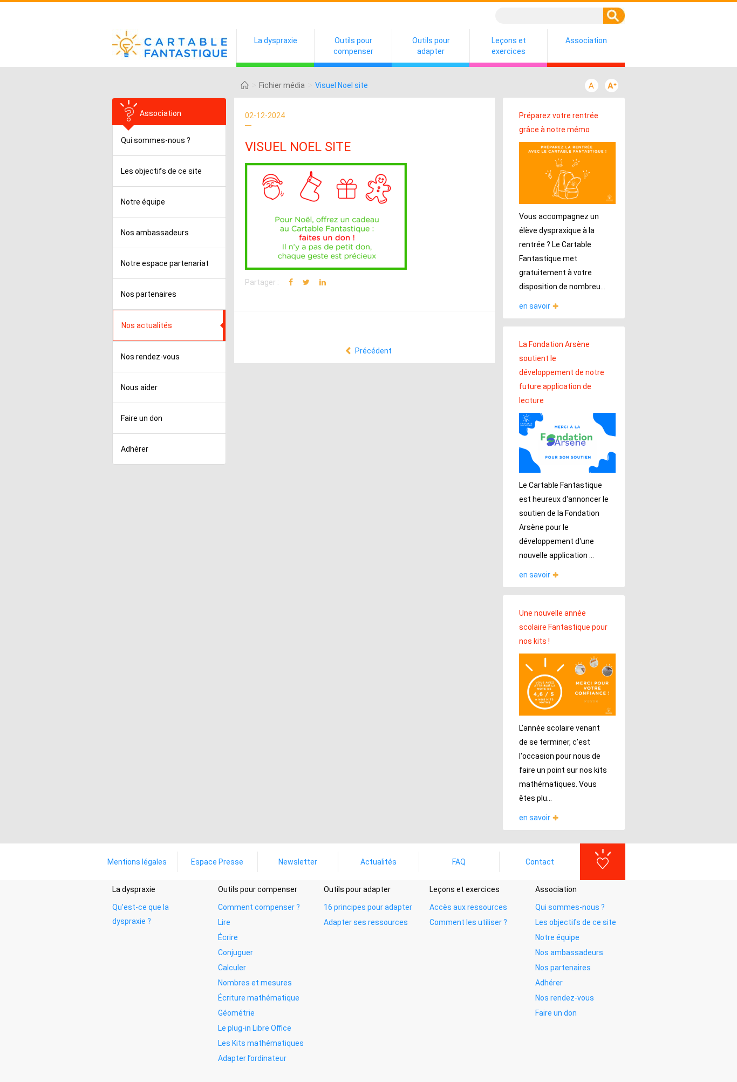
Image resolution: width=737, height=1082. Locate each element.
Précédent (372, 350)
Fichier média (282, 85)
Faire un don (141, 418)
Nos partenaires (148, 294)
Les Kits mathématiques (261, 1043)
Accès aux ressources (468, 907)
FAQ (459, 862)
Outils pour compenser (353, 46)
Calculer (232, 967)
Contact (540, 862)
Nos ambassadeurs (155, 232)
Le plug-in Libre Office (254, 1028)
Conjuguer (235, 952)
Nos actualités (146, 325)
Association (586, 40)
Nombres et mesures (255, 982)
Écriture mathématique (258, 997)
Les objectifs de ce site (161, 171)
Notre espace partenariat (165, 263)
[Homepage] (245, 85)
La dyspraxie (275, 40)
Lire (224, 922)
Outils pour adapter (431, 46)
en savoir (534, 306)
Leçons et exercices (509, 46)
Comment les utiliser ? (468, 922)
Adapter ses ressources (366, 922)
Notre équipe (143, 202)
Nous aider (139, 387)
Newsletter (297, 862)
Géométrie (236, 1013)
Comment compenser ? (259, 907)
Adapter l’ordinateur (252, 1058)
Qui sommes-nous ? (155, 140)
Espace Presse (217, 862)
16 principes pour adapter (368, 907)
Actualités (378, 862)
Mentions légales (137, 862)
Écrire (228, 937)
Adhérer (134, 449)
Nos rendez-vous (150, 356)
